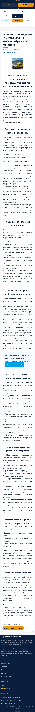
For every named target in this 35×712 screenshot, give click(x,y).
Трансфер (17, 16)
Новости (28, 16)
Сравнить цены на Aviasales (13, 628)
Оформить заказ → (14, 365)
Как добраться (6, 676)
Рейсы (6, 16)
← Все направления (9, 52)
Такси (9, 4)
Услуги (6, 25)
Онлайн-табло (6, 663)
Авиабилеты (26, 4)
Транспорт (29, 20)
